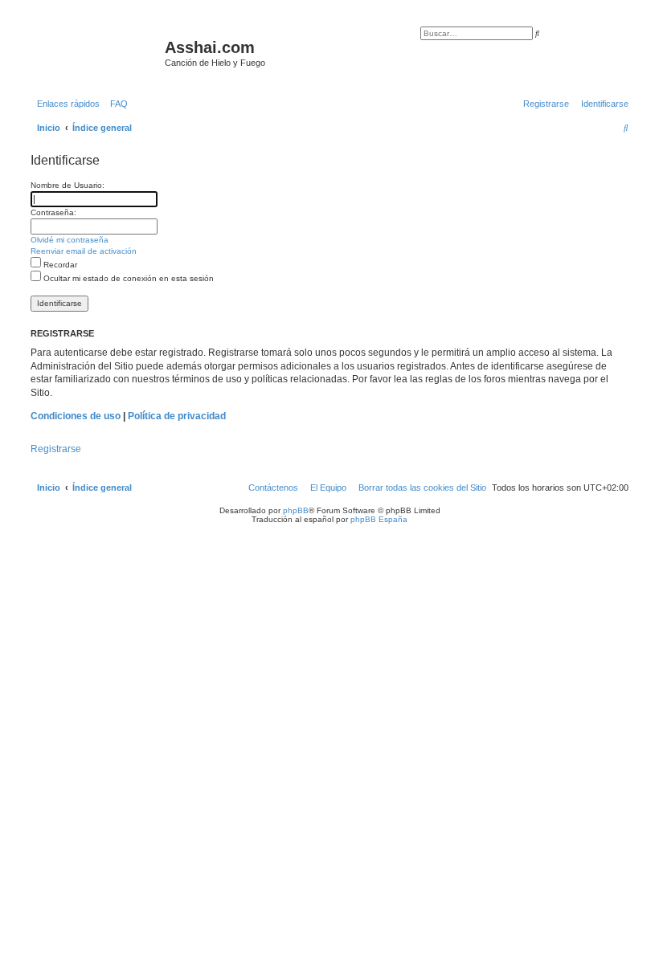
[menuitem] (116, 103)
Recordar (59, 264)
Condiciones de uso (76, 416)
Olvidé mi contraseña (69, 239)
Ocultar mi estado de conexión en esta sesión (127, 278)
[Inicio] (96, 52)
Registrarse (56, 449)
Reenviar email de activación (84, 251)
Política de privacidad (177, 416)
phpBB (296, 510)
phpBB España (378, 519)
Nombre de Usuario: (67, 185)
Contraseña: (53, 212)
